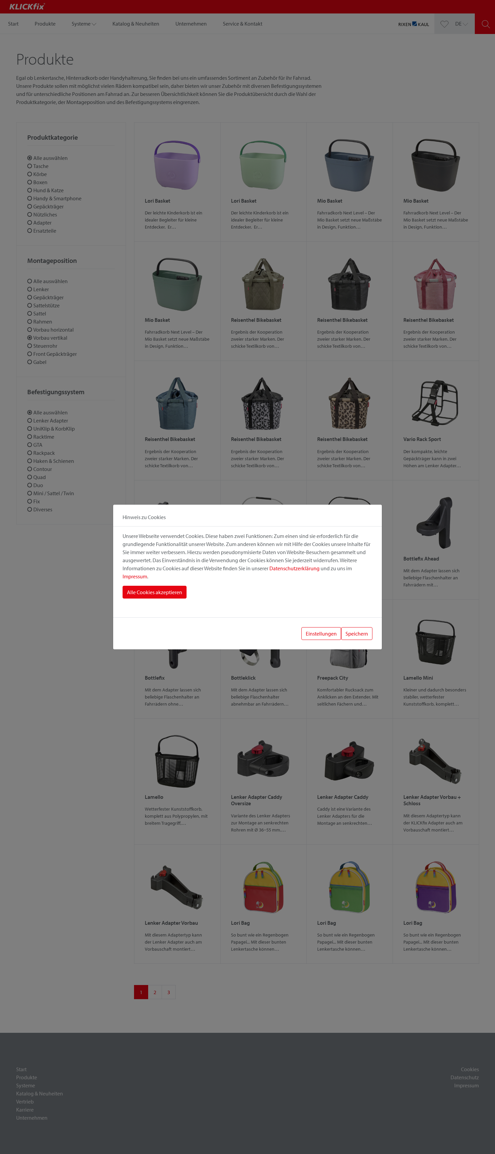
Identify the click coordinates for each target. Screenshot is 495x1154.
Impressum (135, 576)
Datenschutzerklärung (294, 568)
